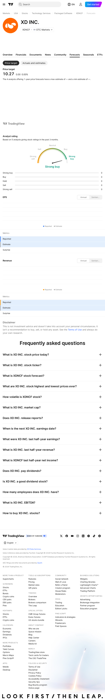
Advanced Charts (88, 588)
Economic (7, 628)
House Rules (60, 591)
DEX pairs (7, 602)
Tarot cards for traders (38, 655)
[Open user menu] (80, 4)
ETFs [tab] (100, 54)
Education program (88, 608)
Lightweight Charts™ (89, 585)
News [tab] (48, 54)
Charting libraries (87, 582)
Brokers (31, 599)
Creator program (62, 588)
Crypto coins (8, 596)
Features (32, 579)
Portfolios (7, 646)
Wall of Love (60, 582)
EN (73, 4)
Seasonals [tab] (88, 54)
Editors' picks (61, 608)
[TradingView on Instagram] (78, 536)
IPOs (5, 637)
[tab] (11, 63)
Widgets (84, 579)
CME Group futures (36, 614)
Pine (5, 605)
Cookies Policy (34, 676)
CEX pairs (7, 599)
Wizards (58, 620)
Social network (61, 579)
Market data (33, 585)
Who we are (33, 628)
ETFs (5, 590)
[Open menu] (4, 4)
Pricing (31, 582)
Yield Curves (8, 649)
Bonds (5, 593)
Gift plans (32, 588)
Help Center (33, 637)
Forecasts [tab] (75, 54)
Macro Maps (8, 655)
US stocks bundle (36, 620)
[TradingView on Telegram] (89, 536)
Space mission (34, 631)
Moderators (60, 594)
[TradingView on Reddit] (99, 536)
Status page (33, 688)
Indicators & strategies (65, 617)
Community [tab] (60, 54)
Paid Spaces (60, 626)
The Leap (32, 605)
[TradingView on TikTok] (94, 536)
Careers (31, 640)
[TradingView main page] (10, 4)
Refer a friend (61, 585)
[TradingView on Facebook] (67, 536)
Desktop (6, 670)
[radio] (83, 197)
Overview (32, 596)
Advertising (85, 599)
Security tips (34, 682)
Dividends (7, 634)
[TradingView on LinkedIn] (83, 536)
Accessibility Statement (38, 679)
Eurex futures (34, 617)
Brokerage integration (90, 602)
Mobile (6, 667)
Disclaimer (33, 670)
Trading (58, 602)
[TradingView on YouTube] (72, 536)
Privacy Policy (34, 673)
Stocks (6, 587)
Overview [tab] (7, 54)
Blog (30, 634)
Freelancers (60, 623)
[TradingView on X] (61, 536)
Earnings (6, 631)
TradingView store (36, 652)
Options (6, 652)
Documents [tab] (36, 54)
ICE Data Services (34, 549)
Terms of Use (75, 329)
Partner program (87, 605)
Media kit (32, 643)
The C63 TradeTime (37, 658)
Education (59, 605)
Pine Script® (8, 658)
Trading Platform (87, 591)
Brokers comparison (37, 602)
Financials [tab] (21, 54)
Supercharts (8, 579)
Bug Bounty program (37, 685)
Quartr (39, 563)
